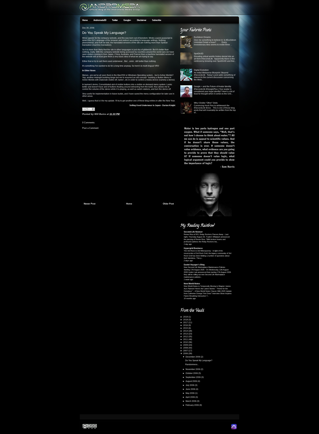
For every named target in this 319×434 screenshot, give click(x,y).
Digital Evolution (201, 70)
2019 (185, 317)
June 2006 (191, 389)
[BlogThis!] (87, 109)
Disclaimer (141, 20)
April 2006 (190, 397)
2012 (185, 336)
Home (85, 20)
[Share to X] (90, 109)
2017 (185, 322)
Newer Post (89, 203)
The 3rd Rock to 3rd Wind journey (198, 251)
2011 (185, 339)
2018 (185, 319)
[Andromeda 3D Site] (234, 428)
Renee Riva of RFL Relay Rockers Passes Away (204, 234)
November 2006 (193, 369)
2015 (185, 328)
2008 (185, 348)
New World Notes (192, 283)
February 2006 (192, 405)
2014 (185, 331)
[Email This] (83, 109)
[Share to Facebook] (93, 109)
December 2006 (193, 357)
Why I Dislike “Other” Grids (206, 103)
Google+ (127, 20)
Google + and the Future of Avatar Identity (212, 86)
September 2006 (193, 377)
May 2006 (190, 393)
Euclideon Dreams (202, 37)
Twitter (115, 20)
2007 (185, 351)
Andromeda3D (99, 20)
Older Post (168, 203)
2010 (185, 342)
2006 (185, 353)
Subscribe (156, 20)
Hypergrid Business (193, 248)
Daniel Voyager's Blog (194, 265)
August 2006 (192, 381)
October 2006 (192, 373)
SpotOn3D (198, 53)
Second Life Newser (193, 232)
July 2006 (190, 385)
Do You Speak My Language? (104, 33)
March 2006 (191, 401)
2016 (185, 325)
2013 (185, 334)
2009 (185, 345)
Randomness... (192, 364)
